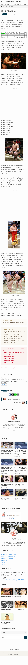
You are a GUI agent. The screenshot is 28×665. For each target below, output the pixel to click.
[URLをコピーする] (18, 395)
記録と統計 (3, 562)
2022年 (11, 390)
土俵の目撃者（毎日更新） (14, 1)
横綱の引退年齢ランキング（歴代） (13, 338)
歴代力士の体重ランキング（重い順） (13, 336)
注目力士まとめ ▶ (8, 362)
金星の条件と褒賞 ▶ (9, 360)
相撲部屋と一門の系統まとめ (7, 558)
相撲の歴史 (3, 564)
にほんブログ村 (14, 580)
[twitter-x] (14, 431)
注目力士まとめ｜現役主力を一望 (8, 556)
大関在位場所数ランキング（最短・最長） (14, 340)
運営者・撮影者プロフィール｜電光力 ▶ (9, 368)
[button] (10, 395)
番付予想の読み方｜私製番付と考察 (8, 554)
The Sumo (17, 652)
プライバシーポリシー (11, 647)
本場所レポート (4, 560)
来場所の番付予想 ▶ (9, 356)
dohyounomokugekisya (14, 421)
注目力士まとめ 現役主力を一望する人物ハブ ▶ (13, 322)
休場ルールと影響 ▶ (9, 358)
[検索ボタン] (26, 1)
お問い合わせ (18, 647)
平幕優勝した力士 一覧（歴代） (12, 342)
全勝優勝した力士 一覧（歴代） (12, 335)
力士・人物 (5, 14)
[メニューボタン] (1, 1)
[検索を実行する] (25, 637)
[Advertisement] (14, 103)
